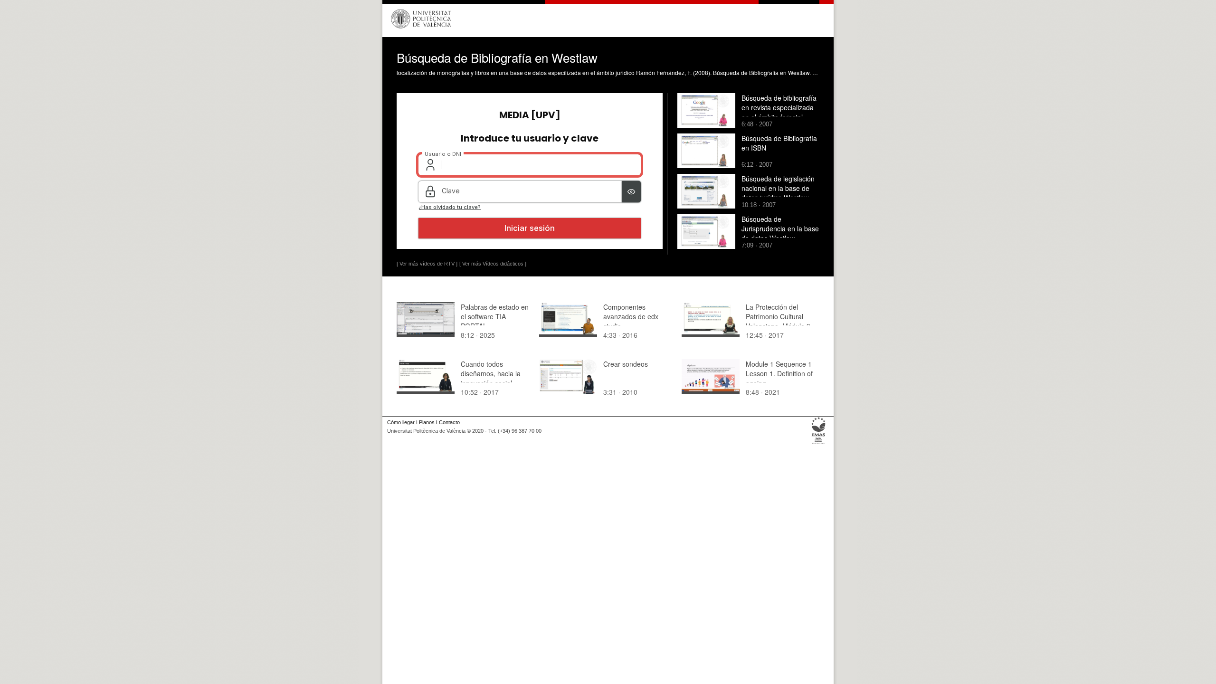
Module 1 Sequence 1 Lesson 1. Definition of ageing (779, 373)
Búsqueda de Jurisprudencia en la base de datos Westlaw (780, 228)
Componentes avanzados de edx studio (630, 316)
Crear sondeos (625, 364)
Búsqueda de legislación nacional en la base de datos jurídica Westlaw (778, 188)
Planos (427, 422)
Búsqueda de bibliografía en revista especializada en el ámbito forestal (779, 107)
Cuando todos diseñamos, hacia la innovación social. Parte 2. (491, 378)
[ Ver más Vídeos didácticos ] (492, 263)
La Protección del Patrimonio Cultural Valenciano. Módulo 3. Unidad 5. (779, 321)
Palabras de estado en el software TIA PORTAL (495, 316)
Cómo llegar (401, 422)
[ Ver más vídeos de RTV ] (427, 263)
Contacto (449, 422)
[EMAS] (818, 444)
